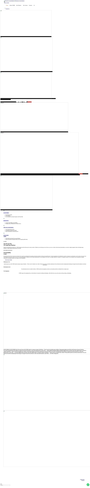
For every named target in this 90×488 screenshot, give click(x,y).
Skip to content (6, 2)
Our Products (18, 5)
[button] (7, 9)
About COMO (12, 5)
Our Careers (25, 5)
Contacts (30, 5)
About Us (81, 173)
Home (7, 5)
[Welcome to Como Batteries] (14, 0)
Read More (30, 101)
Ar (34, 5)
